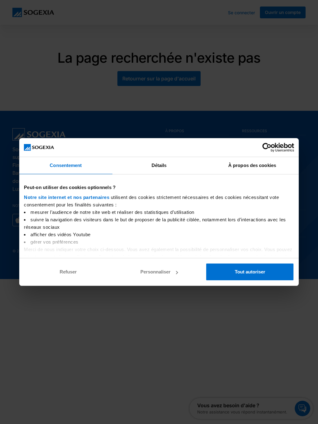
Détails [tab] (159, 165)
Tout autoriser (250, 271)
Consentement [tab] (66, 165)
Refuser (68, 271)
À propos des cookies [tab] (252, 165)
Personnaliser (155, 271)
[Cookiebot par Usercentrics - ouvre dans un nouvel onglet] (267, 147)
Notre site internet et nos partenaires (66, 197)
